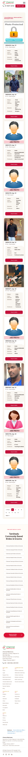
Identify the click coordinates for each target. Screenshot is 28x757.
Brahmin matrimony (19, 670)
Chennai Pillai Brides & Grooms (13, 599)
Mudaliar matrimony (19, 677)
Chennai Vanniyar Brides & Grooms (14, 561)
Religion (4, 694)
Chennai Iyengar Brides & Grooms (14, 549)
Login (4, 672)
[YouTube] (9, 754)
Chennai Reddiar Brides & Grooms (14, 607)
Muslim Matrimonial (7, 684)
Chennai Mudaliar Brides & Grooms (14, 585)
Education (5, 705)
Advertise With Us (11, 731)
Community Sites (11, 733)
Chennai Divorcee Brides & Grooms (12, 627)
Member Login (20, 5)
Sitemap (16, 703)
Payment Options (6, 686)
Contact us (17, 694)
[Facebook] (3, 754)
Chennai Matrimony (8, 17)
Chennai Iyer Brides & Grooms (13, 553)
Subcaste (5, 698)
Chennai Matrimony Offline (18, 730)
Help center (17, 696)
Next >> (8, 515)
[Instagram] (6, 754)
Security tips (5, 722)
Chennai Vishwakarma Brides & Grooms (13, 622)
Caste (4, 696)
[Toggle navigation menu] (24, 3)
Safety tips (5, 724)
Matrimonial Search (7, 677)
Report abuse (17, 701)
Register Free (5, 675)
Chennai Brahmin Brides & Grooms (14, 546)
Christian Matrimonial (7, 681)
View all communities (19, 681)
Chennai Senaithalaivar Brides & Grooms (14, 611)
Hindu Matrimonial (6, 679)
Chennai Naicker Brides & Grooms (14, 603)
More (4, 709)
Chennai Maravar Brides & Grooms (14, 581)
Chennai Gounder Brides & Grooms (14, 573)
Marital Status (6, 703)
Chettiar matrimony (19, 675)
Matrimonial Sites (18, 17)
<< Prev (7, 509)
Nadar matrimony (18, 679)
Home (4, 670)
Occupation (5, 707)
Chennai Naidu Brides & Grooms (14, 565)
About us (4, 715)
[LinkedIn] (11, 754)
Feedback (17, 698)
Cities (4, 701)
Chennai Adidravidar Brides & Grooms (13, 594)
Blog (4, 688)
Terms (4, 717)
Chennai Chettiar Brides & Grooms (14, 569)
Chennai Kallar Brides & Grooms (14, 577)
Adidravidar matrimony (20, 672)
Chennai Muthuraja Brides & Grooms (13, 617)
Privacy (4, 720)
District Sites (19, 731)
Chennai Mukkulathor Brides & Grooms (13, 589)
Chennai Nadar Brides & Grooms (14, 557)
